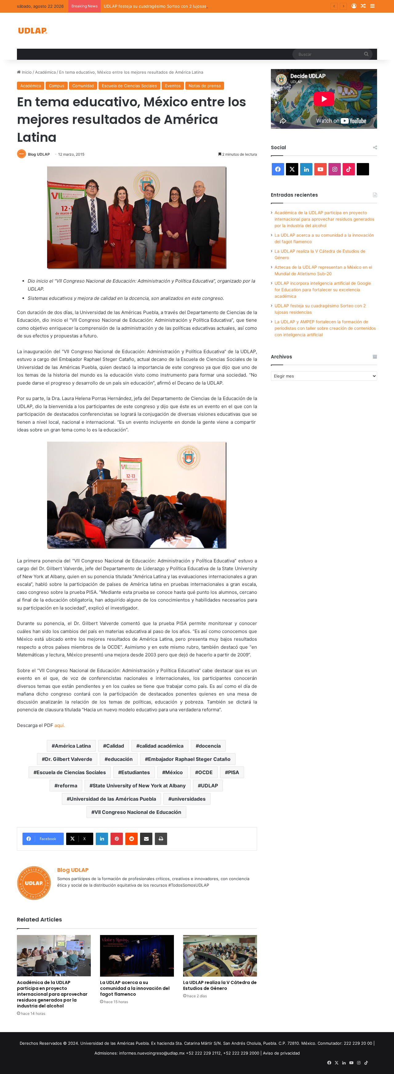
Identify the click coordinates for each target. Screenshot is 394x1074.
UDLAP (209, 785)
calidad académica (161, 746)
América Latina (73, 746)
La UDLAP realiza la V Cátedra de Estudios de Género (220, 985)
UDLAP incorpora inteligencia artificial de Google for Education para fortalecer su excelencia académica (323, 290)
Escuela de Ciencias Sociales (129, 85)
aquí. (59, 725)
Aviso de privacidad (281, 1053)
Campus (56, 85)
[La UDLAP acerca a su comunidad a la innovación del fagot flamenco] (137, 956)
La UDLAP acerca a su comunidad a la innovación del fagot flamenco (135, 988)
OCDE (205, 772)
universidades (188, 799)
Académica (45, 72)
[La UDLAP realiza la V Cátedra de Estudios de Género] (220, 956)
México (174, 772)
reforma (67, 785)
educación (120, 759)
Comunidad (83, 85)
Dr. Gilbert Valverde (68, 759)
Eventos (173, 85)
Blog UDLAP (39, 154)
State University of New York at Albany (139, 785)
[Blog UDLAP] (32, 30)
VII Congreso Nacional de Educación (137, 812)
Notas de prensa (205, 85)
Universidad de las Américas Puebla (113, 799)
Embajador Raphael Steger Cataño (189, 759)
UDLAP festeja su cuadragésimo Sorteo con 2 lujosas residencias (166, 6)
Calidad (115, 746)
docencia (210, 746)
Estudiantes (135, 772)
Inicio (26, 72)
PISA (233, 772)
